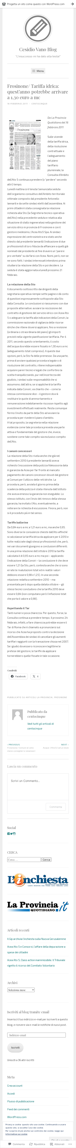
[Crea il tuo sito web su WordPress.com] (38, 4)
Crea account (14, 1085)
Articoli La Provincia (39, 697)
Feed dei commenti (18, 1109)
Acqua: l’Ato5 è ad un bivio (56, 746)
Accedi (11, 1093)
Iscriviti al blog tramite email (28, 1012)
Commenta (55, 806)
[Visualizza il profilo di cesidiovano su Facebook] (8, 833)
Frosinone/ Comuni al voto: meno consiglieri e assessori (21, 747)
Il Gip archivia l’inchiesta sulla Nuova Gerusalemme (36, 938)
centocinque (39, 103)
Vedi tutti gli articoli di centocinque (40, 726)
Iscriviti (15, 1047)
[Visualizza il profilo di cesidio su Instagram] (14, 833)
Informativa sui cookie (16, 1134)
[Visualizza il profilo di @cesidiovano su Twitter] (11, 833)
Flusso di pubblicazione (20, 1101)
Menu (40, 70)
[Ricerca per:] (24, 859)
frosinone (60, 697)
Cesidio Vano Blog (38, 49)
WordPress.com (17, 1117)
